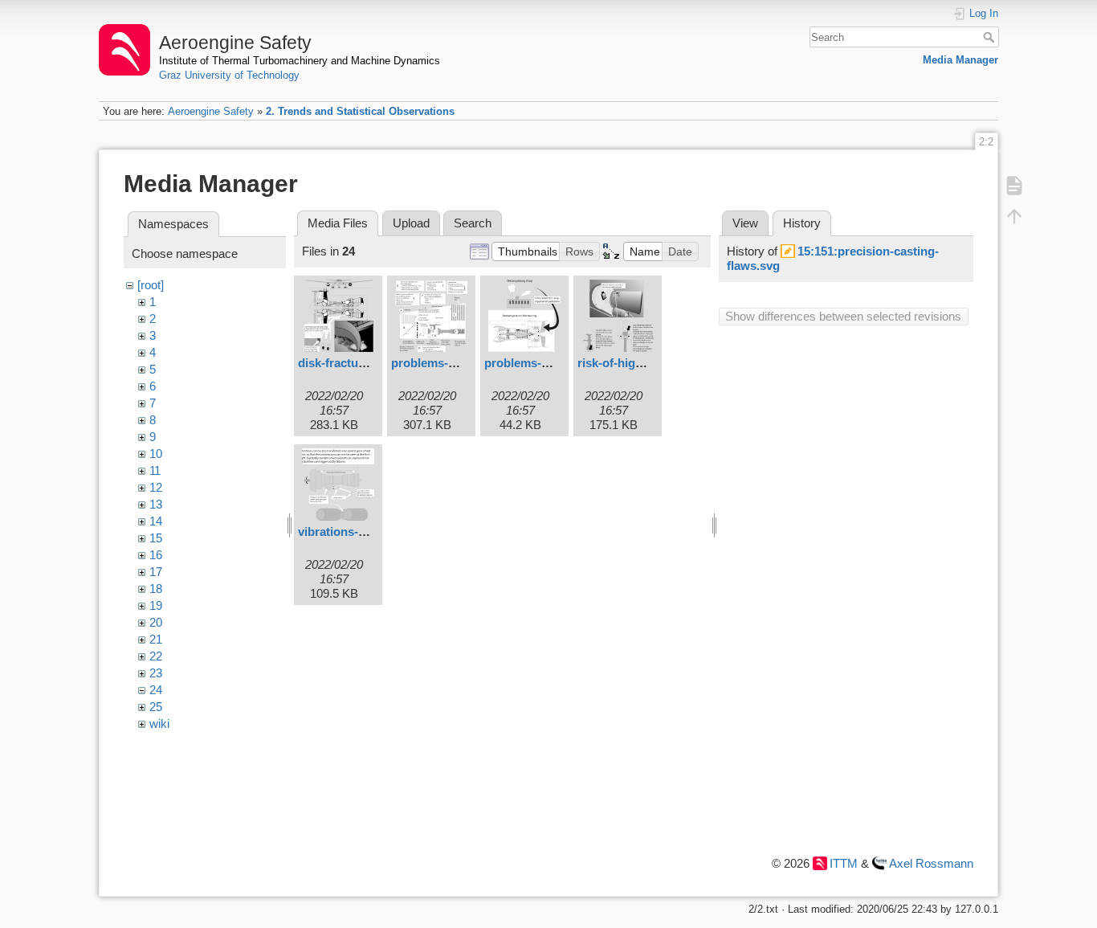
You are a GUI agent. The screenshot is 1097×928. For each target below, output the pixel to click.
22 (155, 656)
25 (155, 706)
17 (155, 571)
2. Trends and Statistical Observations (360, 111)
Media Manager (960, 60)
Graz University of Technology (229, 75)
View (745, 223)
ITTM (844, 863)
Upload (411, 223)
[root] (150, 285)
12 (155, 487)
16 (155, 555)
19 (155, 605)
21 (155, 639)
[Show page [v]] (1014, 185)
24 (155, 690)
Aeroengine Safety (211, 111)
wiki (159, 723)
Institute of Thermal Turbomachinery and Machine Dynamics (299, 61)
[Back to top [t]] (1014, 215)
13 (155, 504)
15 (155, 538)
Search (990, 37)
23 (155, 673)
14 (155, 521)
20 (155, 622)
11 (155, 470)
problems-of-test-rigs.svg (555, 363)
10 (155, 453)
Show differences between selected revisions (843, 316)
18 (155, 588)
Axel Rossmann (931, 863)
